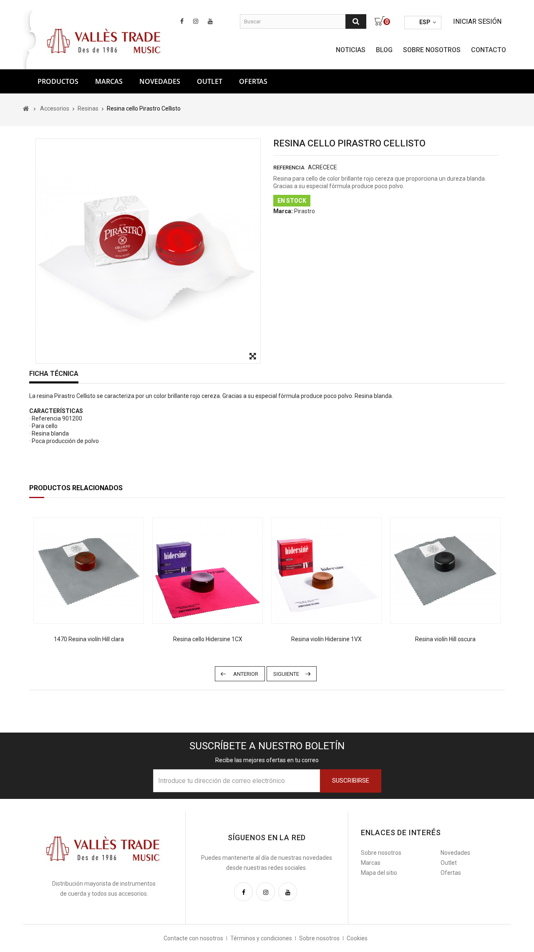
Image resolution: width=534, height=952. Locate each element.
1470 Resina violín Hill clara (89, 639)
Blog (384, 50)
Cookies (357, 938)
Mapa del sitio (379, 872)
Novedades (159, 81)
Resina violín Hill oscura (445, 639)
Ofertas (451, 872)
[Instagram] (265, 891)
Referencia (289, 167)
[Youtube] (287, 891)
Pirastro (304, 211)
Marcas (109, 81)
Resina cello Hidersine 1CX (207, 639)
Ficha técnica (53, 374)
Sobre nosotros (432, 50)
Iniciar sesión (477, 21)
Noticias (350, 50)
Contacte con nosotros (193, 938)
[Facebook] (243, 891)
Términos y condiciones (261, 938)
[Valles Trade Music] (105, 40)
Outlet (209, 81)
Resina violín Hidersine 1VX (326, 639)
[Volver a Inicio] (26, 108)
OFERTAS (253, 81)
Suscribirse (350, 780)
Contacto (488, 50)
